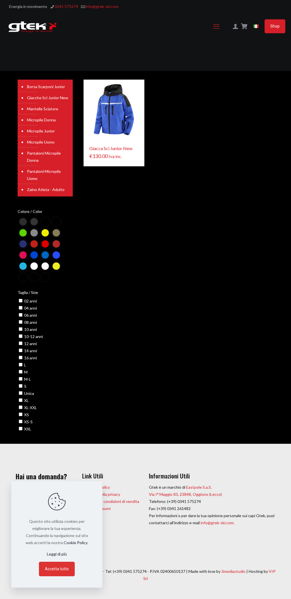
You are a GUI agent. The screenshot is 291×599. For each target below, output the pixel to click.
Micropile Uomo (41, 142)
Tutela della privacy (103, 494)
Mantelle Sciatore (42, 108)
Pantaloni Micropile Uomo (44, 175)
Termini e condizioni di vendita (112, 501)
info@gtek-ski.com (102, 6)
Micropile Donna (41, 119)
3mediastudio (233, 571)
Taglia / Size (28, 292)
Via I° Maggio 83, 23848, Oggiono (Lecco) (185, 494)
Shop (275, 26)
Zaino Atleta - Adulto (46, 189)
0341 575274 (66, 6)
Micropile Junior (41, 130)
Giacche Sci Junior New (47, 97)
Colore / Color (30, 211)
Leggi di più (57, 554)
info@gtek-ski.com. (217, 522)
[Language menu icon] (256, 26)
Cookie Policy (75, 542)
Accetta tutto (57, 569)
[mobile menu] (216, 26)
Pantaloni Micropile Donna (44, 157)
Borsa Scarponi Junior (46, 86)
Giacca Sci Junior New (110, 148)
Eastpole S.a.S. (199, 487)
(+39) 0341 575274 (183, 501)
